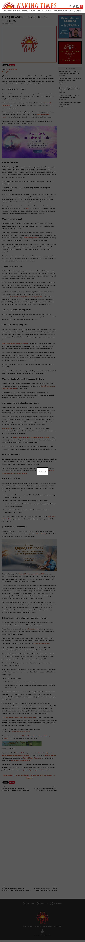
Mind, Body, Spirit (60, 11)
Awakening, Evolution (12, 11)
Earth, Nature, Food (44, 11)
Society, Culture (28, 11)
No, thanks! (42, 472)
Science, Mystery (75, 11)
